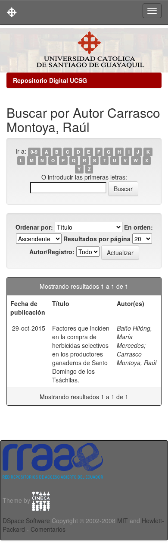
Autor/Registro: (52, 251)
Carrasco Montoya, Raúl (136, 358)
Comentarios (48, 529)
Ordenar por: (34, 227)
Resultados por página (97, 238)
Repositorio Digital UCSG (50, 80)
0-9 (34, 151)
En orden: (138, 227)
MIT (122, 520)
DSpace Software (26, 520)
